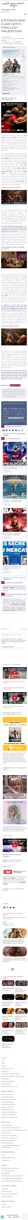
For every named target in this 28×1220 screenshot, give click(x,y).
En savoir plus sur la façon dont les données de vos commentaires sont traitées (13, 642)
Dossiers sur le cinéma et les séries (9, 1117)
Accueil (3, 1061)
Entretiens (4, 1066)
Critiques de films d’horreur (8, 1109)
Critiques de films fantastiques (8, 1114)
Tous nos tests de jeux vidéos (8, 1170)
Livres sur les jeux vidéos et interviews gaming (12, 1181)
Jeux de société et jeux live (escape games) (11, 1178)
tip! (8, 872)
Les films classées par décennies (9, 1099)
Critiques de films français (7, 1102)
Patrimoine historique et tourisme (9, 1194)
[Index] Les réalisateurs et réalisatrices (20, 990)
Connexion (24, 629)
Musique (3, 1155)
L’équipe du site (5, 1071)
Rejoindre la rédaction (7, 1084)
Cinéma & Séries (15, 38)
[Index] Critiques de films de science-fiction (20, 1032)
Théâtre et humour (6, 1160)
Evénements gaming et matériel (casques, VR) (12, 1175)
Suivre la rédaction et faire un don (9, 1086)
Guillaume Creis (6, 42)
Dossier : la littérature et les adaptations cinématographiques (11, 1146)
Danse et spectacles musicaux (8, 1157)
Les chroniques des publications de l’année (11, 1127)
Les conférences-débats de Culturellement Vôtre (13, 1076)
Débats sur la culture (6, 1207)
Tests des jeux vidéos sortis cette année (10, 1168)
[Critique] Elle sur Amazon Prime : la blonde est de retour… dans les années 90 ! (15, 960)
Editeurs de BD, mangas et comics (9, 1137)
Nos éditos (4, 1204)
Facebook (5, 587)
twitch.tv (5, 861)
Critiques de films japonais (8, 1107)
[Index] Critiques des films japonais (20, 1018)
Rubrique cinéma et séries (8, 1094)
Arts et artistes (5, 1188)
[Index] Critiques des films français (20, 1004)
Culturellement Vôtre (8, 10)
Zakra (9, 1217)
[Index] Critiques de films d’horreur (7, 1032)
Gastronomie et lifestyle (7, 1196)
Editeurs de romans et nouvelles (9, 1135)
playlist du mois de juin (10, 681)
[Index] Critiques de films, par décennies (7, 1004)
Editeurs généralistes (6, 1132)
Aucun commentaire (6, 36)
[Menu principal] (25, 14)
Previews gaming (6, 1173)
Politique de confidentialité (8, 1081)
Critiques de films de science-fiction (9, 1112)
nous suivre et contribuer (16, 418)
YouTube (18, 861)
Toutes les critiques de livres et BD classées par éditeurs (14, 1130)
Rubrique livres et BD (6, 1125)
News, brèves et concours (7, 1068)
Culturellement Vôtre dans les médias (10, 1073)
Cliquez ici (18, 88)
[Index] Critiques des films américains (7, 1018)
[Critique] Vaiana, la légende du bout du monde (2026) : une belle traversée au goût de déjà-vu (14, 941)
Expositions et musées (7, 1191)
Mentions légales (5, 1078)
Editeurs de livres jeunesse (7, 1143)
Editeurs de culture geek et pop (9, 1140)
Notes (4, 922)
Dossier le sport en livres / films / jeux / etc (14, 43)
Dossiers (3, 1063)
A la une (9, 38)
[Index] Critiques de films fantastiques (7, 1045)
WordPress (16, 1217)
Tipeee (23, 604)
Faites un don (15, 604)
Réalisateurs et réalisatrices (8, 1097)
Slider (5, 40)
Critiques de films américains (8, 1104)
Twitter (12, 587)
